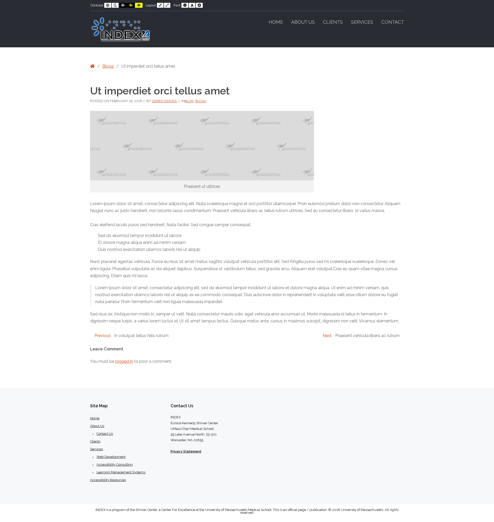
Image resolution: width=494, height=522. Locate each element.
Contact (392, 22)
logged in (124, 361)
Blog (189, 101)
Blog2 (108, 66)
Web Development (111, 457)
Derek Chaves (164, 101)
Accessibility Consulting (114, 464)
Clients (333, 22)
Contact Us (104, 434)
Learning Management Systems (120, 472)
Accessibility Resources (108, 480)
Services (362, 22)
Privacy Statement (186, 451)
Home (276, 22)
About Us (303, 22)
